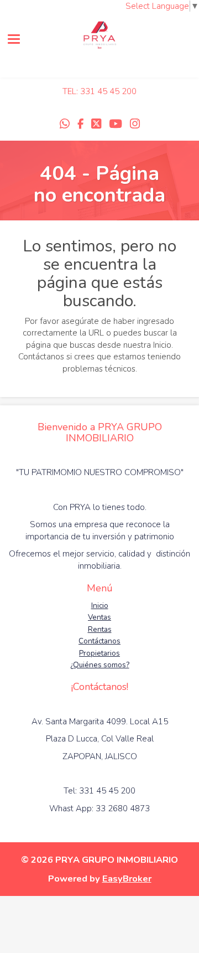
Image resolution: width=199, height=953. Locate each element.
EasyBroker (126, 878)
